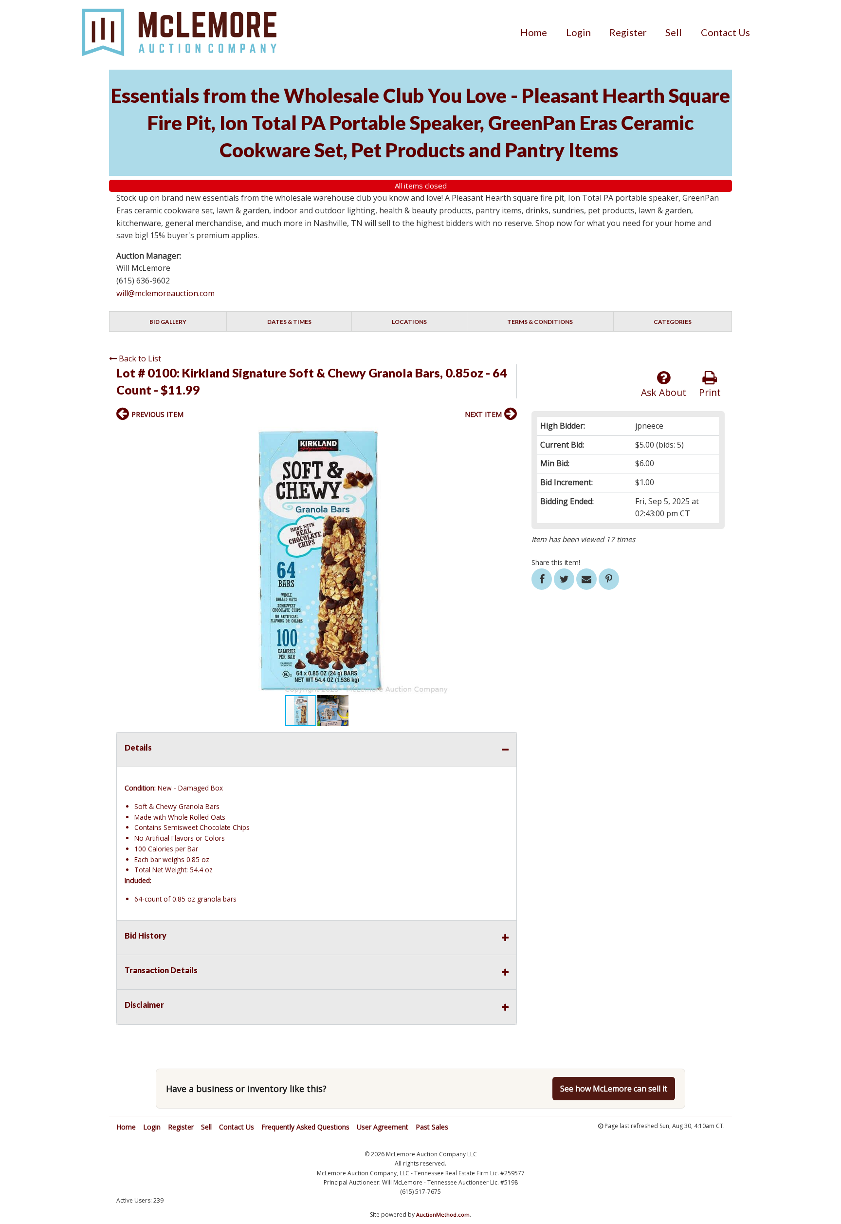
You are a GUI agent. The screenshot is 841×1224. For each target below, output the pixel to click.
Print (710, 392)
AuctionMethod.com (443, 1214)
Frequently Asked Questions (305, 1126)
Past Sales (432, 1126)
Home (533, 32)
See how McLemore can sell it (613, 1088)
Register (628, 32)
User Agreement (382, 1126)
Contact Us (725, 32)
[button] (508, 435)
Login (578, 32)
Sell (673, 32)
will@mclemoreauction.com (165, 293)
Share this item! (555, 562)
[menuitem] (533, 32)
